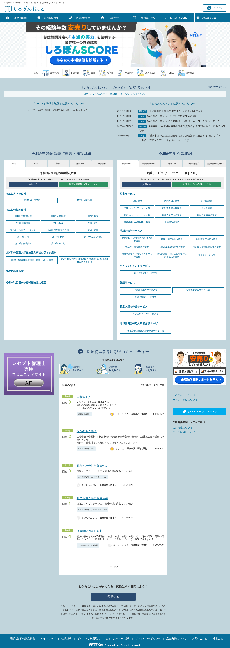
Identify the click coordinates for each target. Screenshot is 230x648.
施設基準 (114, 18)
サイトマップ (48, 638)
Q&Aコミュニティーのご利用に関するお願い (172, 115)
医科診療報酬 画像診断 (88, 545)
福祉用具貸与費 (171, 221)
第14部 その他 (58, 243)
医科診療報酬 (20, 18)
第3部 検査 (93, 216)
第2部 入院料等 (84, 200)
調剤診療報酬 (83, 18)
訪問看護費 (206, 201)
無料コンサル (148, 18)
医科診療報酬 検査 (86, 449)
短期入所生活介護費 (171, 215)
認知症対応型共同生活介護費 (207, 247)
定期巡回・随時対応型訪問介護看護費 (137, 239)
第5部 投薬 (58, 223)
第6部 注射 (93, 223)
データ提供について (183, 432)
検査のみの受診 (87, 431)
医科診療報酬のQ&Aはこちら (83, 184)
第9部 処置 (93, 230)
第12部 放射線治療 (93, 236)
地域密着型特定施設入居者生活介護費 (137, 255)
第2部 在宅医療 (58, 216)
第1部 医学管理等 (23, 216)
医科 (14, 163)
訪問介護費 (137, 201)
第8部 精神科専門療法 (58, 230)
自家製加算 (84, 397)
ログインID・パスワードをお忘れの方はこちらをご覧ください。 (115, 94)
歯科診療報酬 (51, 18)
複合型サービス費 (206, 255)
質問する (33, 184)
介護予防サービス (150, 163)
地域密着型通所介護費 (207, 239)
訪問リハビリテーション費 (137, 208)
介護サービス (128, 163)
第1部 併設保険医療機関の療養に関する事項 (32, 260)
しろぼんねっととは (183, 395)
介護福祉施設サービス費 (145, 290)
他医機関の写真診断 (89, 530)
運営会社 (218, 638)
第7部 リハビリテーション (23, 230)
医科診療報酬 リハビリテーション (92, 477)
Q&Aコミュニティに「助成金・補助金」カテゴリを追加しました (183, 120)
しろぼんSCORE (178, 18)
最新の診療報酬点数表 (22, 638)
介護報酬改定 (194, 163)
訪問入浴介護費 (171, 201)
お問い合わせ (199, 638)
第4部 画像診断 (23, 223)
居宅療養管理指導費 (171, 208)
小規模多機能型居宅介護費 (172, 247)
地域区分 (172, 163)
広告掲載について (182, 427)
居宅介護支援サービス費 (145, 273)
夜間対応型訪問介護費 (172, 239)
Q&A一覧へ (113, 566)
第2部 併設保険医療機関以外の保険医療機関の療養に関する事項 (84, 260)
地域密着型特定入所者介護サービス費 (145, 330)
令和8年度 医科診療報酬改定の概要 (26, 282)
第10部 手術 (23, 236)
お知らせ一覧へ (215, 86)
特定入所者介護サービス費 (145, 314)
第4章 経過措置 (15, 271)
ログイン (218, 8)
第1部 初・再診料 (32, 200)
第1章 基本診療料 (16, 193)
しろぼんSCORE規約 (118, 638)
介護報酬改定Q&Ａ (215, 163)
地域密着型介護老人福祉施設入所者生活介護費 (172, 255)
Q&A (212, 18)
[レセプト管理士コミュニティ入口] (29, 373)
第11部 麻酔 (58, 236)
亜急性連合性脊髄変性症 (92, 465)
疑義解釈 (102, 163)
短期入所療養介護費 (207, 215)
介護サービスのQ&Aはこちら (197, 184)
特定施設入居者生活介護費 (137, 221)
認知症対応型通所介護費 (137, 247)
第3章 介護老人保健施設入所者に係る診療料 (31, 252)
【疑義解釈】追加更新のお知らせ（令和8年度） (176, 110)
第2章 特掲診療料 (16, 209)
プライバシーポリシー (147, 638)
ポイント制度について (185, 399)
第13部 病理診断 (23, 243)
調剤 (58, 163)
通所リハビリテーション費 (137, 215)
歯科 (36, 163)
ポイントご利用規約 (88, 638)
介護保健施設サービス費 (198, 290)
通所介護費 (206, 208)
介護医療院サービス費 (145, 297)
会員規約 (66, 638)
